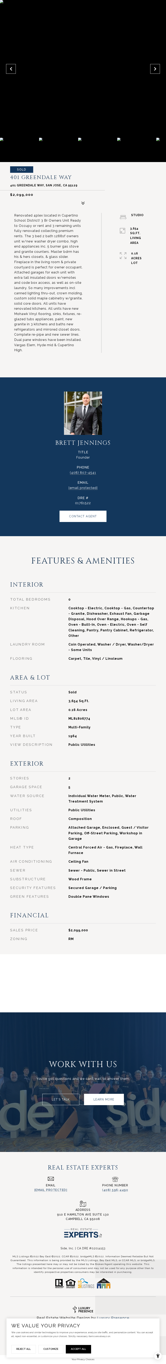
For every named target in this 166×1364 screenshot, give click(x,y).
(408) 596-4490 (115, 1190)
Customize (50, 1349)
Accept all (78, 1349)
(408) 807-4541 (83, 473)
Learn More (104, 1099)
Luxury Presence (113, 1318)
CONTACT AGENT (83, 516)
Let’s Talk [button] (61, 1099)
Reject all (23, 1349)
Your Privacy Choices (83, 1359)
